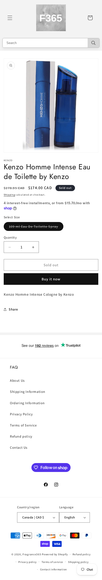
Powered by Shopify (55, 554)
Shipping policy (78, 562)
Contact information (53, 569)
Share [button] (13, 309)
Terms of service (52, 562)
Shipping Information (27, 391)
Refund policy (21, 436)
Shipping (9, 194)
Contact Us (18, 447)
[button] (9, 17)
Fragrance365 (32, 554)
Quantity (10, 237)
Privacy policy (27, 562)
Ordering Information (27, 403)
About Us (17, 380)
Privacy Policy (21, 414)
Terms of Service (23, 425)
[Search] (93, 42)
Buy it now (51, 279)
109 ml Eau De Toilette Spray (36, 227)
